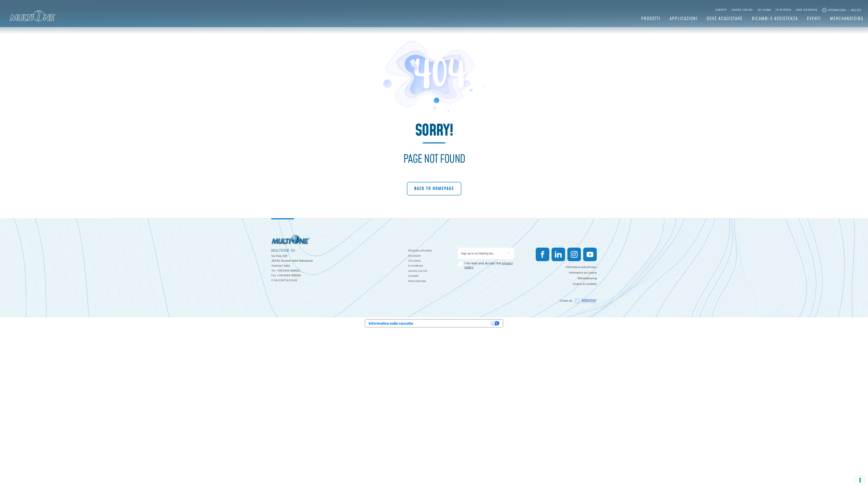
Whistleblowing (587, 278)
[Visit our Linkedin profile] (558, 254)
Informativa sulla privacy (581, 267)
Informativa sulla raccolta (391, 323)
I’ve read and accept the (489, 265)
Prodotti (650, 19)
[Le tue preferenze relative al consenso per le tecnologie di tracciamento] (860, 480)
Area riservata (807, 10)
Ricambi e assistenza (775, 19)
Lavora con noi (742, 10)
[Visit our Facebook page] (542, 254)
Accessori (414, 255)
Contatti (721, 10)
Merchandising (846, 19)
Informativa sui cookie (583, 272)
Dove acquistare (725, 19)
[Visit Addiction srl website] (584, 301)
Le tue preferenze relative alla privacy (453, 323)
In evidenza (784, 10)
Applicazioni (684, 19)
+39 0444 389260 (289, 275)
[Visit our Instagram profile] (574, 254)
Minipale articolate (420, 250)
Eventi (814, 19)
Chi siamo (764, 10)
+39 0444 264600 (288, 270)
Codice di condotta (585, 284)
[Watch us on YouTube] (590, 254)
